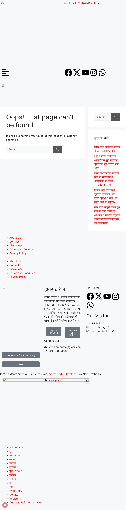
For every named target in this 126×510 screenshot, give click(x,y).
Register (14, 498)
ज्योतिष (12, 475)
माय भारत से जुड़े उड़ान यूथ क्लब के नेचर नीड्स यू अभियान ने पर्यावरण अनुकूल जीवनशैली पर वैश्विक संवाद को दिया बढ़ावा (107, 215)
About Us (15, 237)
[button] (87, 381)
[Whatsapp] (102, 72)
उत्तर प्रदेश (14, 455)
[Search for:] (29, 149)
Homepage (16, 447)
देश (10, 451)
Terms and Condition (22, 249)
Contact (14, 241)
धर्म (10, 482)
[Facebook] (68, 72)
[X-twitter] (77, 72)
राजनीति (13, 478)
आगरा (12, 459)
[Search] (57, 149)
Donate (13, 494)
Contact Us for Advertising (25, 502)
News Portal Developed (64, 374)
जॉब (11, 486)
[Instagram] (94, 72)
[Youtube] (85, 72)
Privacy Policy (17, 253)
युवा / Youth (15, 471)
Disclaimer (15, 245)
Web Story (15, 490)
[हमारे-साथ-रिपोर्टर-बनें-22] (63, 85)
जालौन (12, 463)
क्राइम (12, 467)
